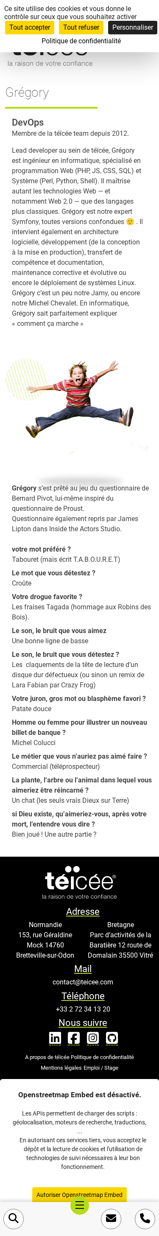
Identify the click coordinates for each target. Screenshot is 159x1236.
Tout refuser (81, 27)
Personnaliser (132, 27)
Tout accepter (29, 27)
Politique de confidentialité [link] (81, 41)
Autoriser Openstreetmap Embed (79, 1194)
